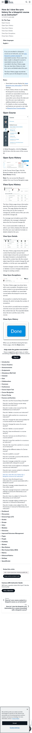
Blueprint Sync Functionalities (16, 108)
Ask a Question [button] (8, 590)
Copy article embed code (12, 576)
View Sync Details (7, 31)
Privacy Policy (15, 718)
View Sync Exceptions (8, 33)
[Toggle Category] (1, 362)
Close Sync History (7, 36)
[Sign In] (29, 2)
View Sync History (7, 28)
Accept (15, 723)
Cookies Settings (15, 727)
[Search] (26, 2)
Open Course (6, 23)
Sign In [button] (16, 357)
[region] (14, 720)
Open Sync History (7, 25)
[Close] (27, 709)
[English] (9, 2)
